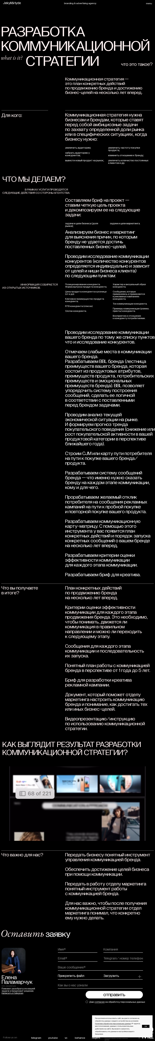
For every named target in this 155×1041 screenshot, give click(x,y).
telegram (36, 1038)
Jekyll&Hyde (12, 3)
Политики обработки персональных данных (113, 1024)
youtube (53, 1038)
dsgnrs (96, 1038)
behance (80, 1038)
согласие (100, 1002)
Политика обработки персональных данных (116, 1039)
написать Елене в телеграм (17, 994)
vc (66, 1038)
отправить (114, 994)
